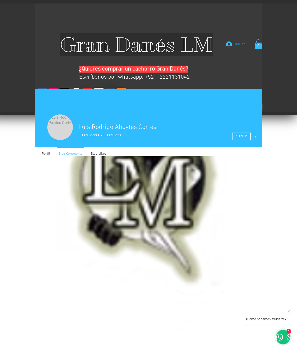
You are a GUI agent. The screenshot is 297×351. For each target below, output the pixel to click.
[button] (258, 44)
